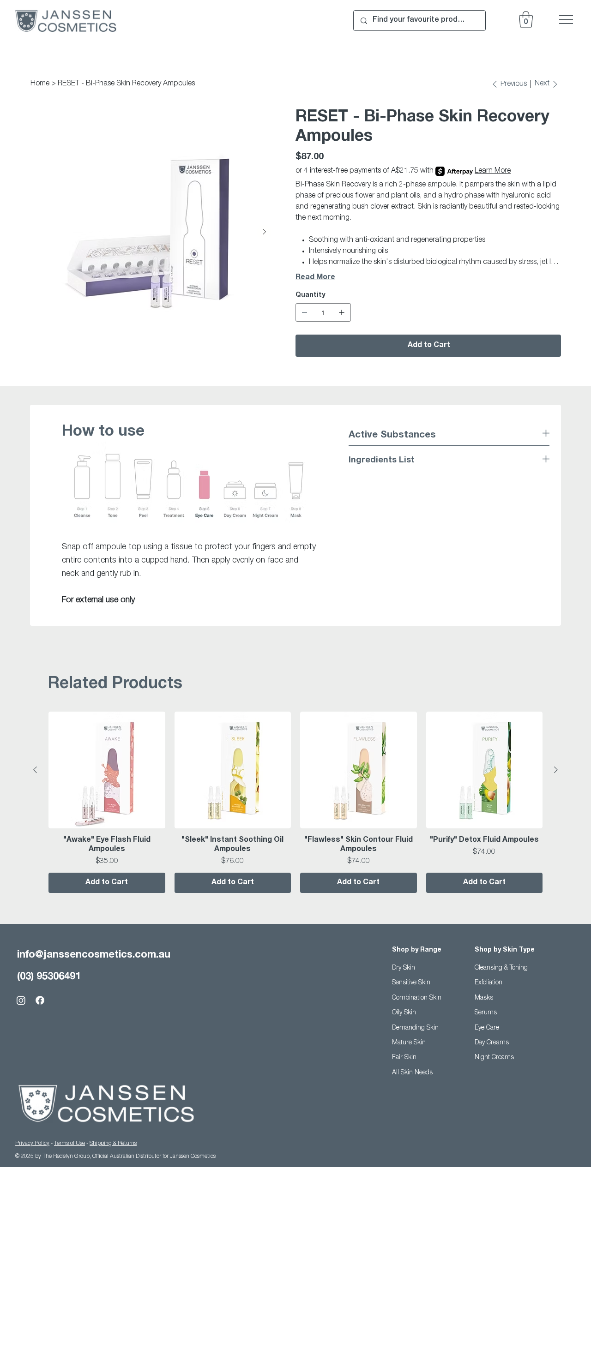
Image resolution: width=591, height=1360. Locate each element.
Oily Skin (404, 1013)
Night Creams (494, 1057)
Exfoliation (488, 983)
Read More (315, 278)
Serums (486, 1013)
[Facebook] (40, 1000)
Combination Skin (416, 998)
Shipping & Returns (113, 1143)
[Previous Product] (35, 769)
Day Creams (492, 1043)
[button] (526, 19)
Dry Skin (403, 968)
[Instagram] (21, 1000)
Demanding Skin (415, 1028)
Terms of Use (69, 1143)
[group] (295, 802)
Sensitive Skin (411, 983)
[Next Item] (264, 232)
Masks (484, 998)
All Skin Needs (412, 1073)
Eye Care (487, 1028)
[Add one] (341, 312)
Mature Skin (409, 1043)
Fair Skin (404, 1057)
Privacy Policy (32, 1143)
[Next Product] (555, 769)
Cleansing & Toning (501, 968)
